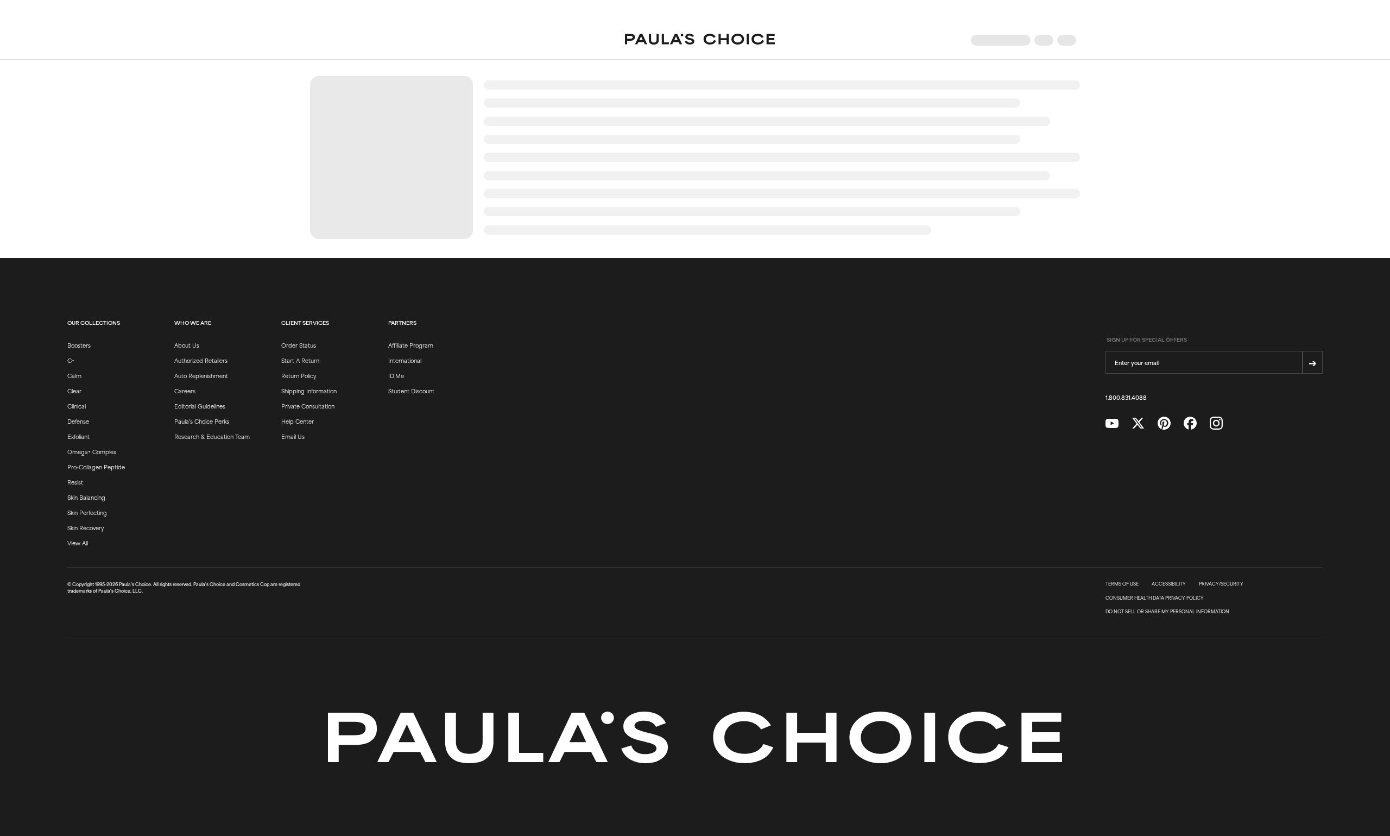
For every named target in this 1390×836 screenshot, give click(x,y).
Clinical (76, 405)
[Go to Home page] (700, 40)
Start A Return (300, 360)
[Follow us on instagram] (1216, 423)
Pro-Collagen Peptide (96, 466)
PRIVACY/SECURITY (1221, 584)
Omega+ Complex (91, 451)
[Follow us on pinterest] (1164, 423)
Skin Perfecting (87, 512)
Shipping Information (309, 390)
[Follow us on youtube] (1112, 424)
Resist (75, 481)
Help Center (297, 421)
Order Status (298, 345)
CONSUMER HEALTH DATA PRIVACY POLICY (1154, 598)
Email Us (293, 436)
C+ (70, 360)
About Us (186, 345)
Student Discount (411, 390)
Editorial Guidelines (199, 405)
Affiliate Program (410, 345)
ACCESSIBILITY (1169, 584)
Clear (74, 390)
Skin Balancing (86, 497)
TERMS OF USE (1122, 584)
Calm (74, 375)
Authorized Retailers (201, 360)
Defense (78, 421)
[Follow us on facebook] (1190, 423)
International (404, 360)
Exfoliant (78, 436)
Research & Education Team (212, 436)
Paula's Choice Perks (201, 421)
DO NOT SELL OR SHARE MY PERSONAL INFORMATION (1167, 611)
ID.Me (396, 375)
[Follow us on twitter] (1138, 423)
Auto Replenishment (201, 375)
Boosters (79, 345)
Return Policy (298, 375)
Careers (184, 390)
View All (77, 542)
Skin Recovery (85, 527)
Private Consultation (307, 405)
